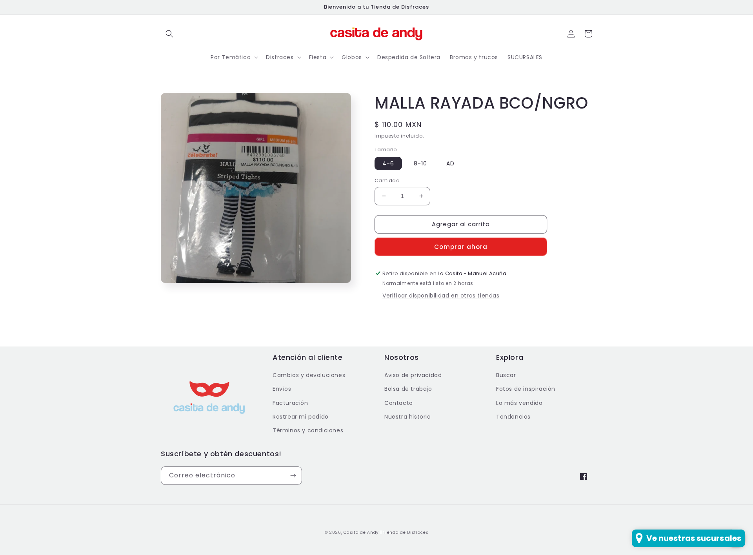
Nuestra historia (407, 417)
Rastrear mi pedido (301, 417)
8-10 (420, 163)
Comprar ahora (460, 247)
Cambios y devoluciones (309, 375)
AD (450, 163)
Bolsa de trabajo (408, 389)
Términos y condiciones (308, 430)
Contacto (398, 403)
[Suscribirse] (293, 475)
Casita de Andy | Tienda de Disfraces (386, 532)
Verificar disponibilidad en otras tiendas (441, 295)
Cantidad (387, 180)
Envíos (282, 389)
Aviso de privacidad (413, 375)
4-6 (388, 163)
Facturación (290, 403)
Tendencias (513, 417)
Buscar (506, 375)
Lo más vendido (519, 403)
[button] (169, 33)
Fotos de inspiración (525, 389)
